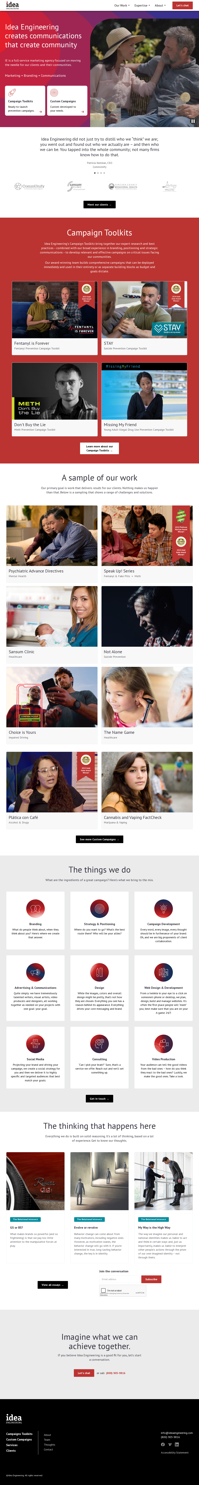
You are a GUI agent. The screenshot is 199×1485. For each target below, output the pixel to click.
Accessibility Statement (175, 1452)
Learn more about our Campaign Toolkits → (99, 448)
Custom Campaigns (19, 1439)
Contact (48, 1449)
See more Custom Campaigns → (99, 839)
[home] (12, 5)
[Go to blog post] (35, 1182)
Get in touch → (99, 1098)
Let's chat (182, 5)
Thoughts (49, 1444)
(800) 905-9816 (115, 1373)
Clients (11, 1451)
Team (47, 1439)
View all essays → (53, 1285)
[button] (122, 5)
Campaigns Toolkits (19, 1434)
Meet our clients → (100, 204)
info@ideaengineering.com (177, 1433)
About (47, 1435)
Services (12, 1445)
